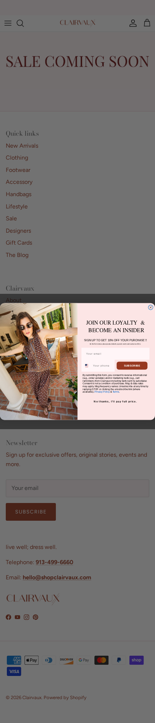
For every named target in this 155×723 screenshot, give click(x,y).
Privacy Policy (102, 391)
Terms (115, 391)
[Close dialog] (150, 307)
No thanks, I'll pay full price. (115, 401)
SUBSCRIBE (132, 365)
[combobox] (87, 365)
